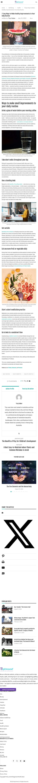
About (1, 768)
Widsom (2, 713)
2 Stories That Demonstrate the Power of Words (24, 651)
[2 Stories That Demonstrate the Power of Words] (7, 653)
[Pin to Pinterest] (27, 381)
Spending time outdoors (7, 231)
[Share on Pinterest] (3, 557)
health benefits (17, 374)
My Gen (2, 752)
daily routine (6, 374)
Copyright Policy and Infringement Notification (12, 776)
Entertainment (4, 699)
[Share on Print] (3, 563)
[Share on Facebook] (24, 381)
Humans (2, 749)
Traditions (2, 710)
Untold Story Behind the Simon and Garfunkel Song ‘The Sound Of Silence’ (24, 640)
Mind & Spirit (3, 728)
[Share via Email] (29, 381)
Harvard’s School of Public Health (22, 266)
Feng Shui (2, 705)
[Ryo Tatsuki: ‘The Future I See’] (7, 609)
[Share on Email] (3, 568)
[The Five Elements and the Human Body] (19, 472)
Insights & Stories (6, 738)
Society (2, 755)
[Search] (36, 2)
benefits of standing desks (15, 184)
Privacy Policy (3, 771)
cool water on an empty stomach (25, 121)
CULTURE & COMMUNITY (7, 691)
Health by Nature (4, 726)
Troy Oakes (11, 18)
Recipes (2, 731)
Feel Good (2, 744)
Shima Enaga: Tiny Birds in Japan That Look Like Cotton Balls (24, 619)
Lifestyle (2, 707)
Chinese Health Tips (5, 717)
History (2, 747)
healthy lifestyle (28, 374)
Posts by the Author (28, 389)
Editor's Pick (3, 741)
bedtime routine (13, 336)
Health (19, 7)
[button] (3, 476)
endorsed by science (6, 319)
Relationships (3, 734)
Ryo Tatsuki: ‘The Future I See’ (22, 607)
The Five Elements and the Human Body (19, 486)
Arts (1, 694)
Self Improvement (5, 737)
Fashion (2, 702)
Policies (3, 765)
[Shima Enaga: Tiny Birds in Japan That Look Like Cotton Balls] (7, 620)
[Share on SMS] (3, 574)
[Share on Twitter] (26, 381)
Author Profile (10, 389)
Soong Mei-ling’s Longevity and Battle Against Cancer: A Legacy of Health (24, 629)
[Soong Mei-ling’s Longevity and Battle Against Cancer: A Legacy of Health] (7, 631)
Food (1, 720)
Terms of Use (3, 774)
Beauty (2, 696)
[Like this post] (22, 381)
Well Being (11, 7)
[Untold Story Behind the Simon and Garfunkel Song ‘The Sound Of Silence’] (7, 642)
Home (3, 7)
